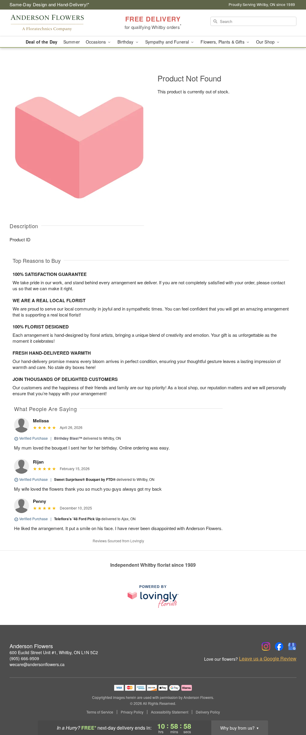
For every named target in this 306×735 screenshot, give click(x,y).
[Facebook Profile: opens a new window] (279, 646)
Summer (71, 42)
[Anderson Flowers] (53, 23)
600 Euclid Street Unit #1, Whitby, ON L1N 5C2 (54, 652)
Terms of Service (99, 712)
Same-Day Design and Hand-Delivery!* (50, 4)
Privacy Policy (132, 712)
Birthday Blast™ (68, 438)
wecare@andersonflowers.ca (37, 664)
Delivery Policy (208, 712)
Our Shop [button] (266, 42)
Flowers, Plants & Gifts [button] (223, 42)
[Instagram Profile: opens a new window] (266, 646)
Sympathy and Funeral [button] (167, 42)
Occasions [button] (96, 42)
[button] (290, 709)
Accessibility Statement (169, 712)
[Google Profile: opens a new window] (292, 646)
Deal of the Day (41, 42)
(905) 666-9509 (24, 658)
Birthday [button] (125, 42)
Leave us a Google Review (267, 658)
